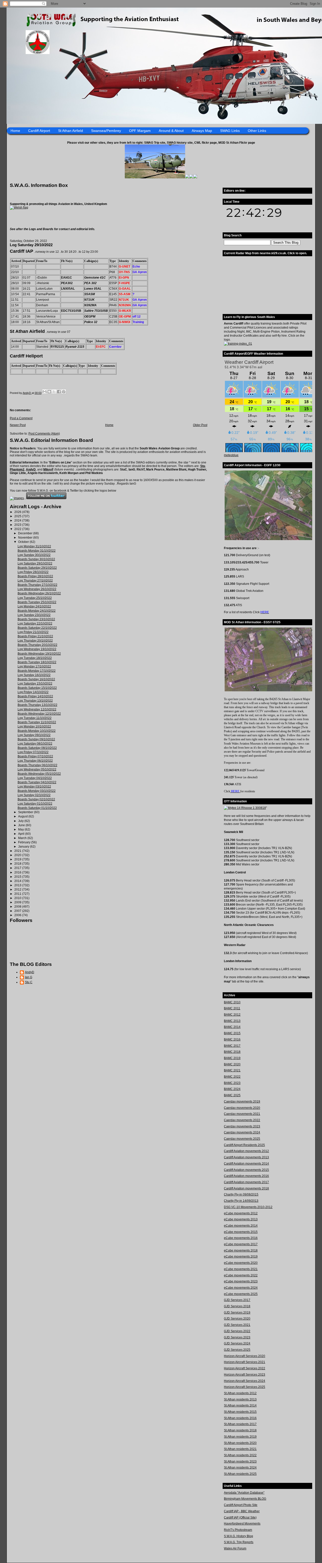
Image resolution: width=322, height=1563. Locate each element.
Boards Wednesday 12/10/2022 (39, 713)
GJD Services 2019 (237, 1312)
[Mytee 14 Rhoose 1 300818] (245, 808)
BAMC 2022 (232, 1076)
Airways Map (202, 131)
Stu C (28, 982)
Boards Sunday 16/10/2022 (36, 679)
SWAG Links (230, 131)
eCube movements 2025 (241, 1294)
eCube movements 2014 (241, 1225)
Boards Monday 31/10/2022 (37, 550)
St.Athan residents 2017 (240, 1424)
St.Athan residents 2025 (240, 1474)
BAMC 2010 (232, 1002)
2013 (18, 885)
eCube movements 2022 (241, 1275)
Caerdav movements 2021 (242, 1114)
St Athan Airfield (70, 131)
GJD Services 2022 (237, 1331)
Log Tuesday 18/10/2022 (35, 658)
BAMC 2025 (232, 1095)
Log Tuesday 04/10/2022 (35, 778)
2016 (18, 872)
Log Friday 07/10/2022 (33, 752)
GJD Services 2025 (237, 1349)
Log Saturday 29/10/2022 (35, 563)
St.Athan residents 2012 (240, 1393)
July (21, 821)
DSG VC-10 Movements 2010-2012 (248, 1207)
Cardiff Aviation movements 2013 (246, 1157)
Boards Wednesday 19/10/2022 (39, 653)
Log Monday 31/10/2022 (34, 546)
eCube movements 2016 (241, 1238)
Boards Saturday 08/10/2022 (37, 748)
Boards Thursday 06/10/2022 (37, 765)
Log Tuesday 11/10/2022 (35, 718)
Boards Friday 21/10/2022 (35, 636)
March (22, 838)
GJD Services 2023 (237, 1337)
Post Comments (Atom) (44, 433)
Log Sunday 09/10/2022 (34, 735)
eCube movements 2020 (241, 1263)
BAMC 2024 (232, 1089)
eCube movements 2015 (241, 1232)
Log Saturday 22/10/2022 (35, 623)
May (21, 829)
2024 (18, 520)
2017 (18, 868)
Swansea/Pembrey (106, 131)
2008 (18, 906)
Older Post (200, 425)
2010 (18, 898)
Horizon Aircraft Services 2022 (244, 1368)
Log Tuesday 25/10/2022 (35, 598)
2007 (18, 911)
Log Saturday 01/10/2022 (35, 803)
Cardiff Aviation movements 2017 (246, 1182)
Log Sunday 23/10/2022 (34, 615)
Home (15, 131)
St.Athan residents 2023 (240, 1461)
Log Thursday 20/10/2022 (35, 640)
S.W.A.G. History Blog (238, 1536)
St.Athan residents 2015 (240, 1412)
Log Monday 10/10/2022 (34, 726)
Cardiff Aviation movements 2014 (246, 1163)
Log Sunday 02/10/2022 (34, 795)
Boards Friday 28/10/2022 (35, 576)
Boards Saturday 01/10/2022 (37, 808)
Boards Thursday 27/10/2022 (37, 585)
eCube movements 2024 (241, 1287)
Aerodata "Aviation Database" (244, 1492)
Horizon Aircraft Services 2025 (244, 1387)
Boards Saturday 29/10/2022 (37, 567)
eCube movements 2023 (241, 1281)
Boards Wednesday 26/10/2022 (39, 593)
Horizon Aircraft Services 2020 (244, 1356)
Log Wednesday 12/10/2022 (37, 709)
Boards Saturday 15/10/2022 (37, 688)
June (22, 825)
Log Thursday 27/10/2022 (35, 580)
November (25, 537)
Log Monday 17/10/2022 (34, 666)
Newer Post (18, 425)
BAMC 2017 (232, 1046)
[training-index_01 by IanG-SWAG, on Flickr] (238, 343)
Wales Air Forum (235, 1548)
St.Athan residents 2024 (240, 1467)
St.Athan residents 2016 (240, 1418)
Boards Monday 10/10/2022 (37, 731)
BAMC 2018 (232, 1052)
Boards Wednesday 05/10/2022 (39, 773)
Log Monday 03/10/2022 (34, 786)
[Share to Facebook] (58, 391)
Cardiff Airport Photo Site (240, 1505)
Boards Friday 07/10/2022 (35, 756)
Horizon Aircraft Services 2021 (244, 1362)
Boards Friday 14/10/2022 (35, 696)
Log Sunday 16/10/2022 (34, 675)
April (21, 834)
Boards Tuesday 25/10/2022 (37, 602)
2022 (18, 529)
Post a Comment (21, 418)
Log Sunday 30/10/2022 (34, 555)
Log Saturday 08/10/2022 (35, 743)
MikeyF (48, 469)
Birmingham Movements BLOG (245, 1498)
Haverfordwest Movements (242, 1523)
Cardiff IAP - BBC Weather (242, 1511)
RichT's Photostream (238, 1530)
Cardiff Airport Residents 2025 (244, 1145)
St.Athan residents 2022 (240, 1455)
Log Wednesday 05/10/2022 (37, 769)
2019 (18, 859)
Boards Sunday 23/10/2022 (36, 619)
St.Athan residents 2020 (240, 1443)
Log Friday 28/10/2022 (33, 572)
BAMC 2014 (232, 1027)
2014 (18, 881)
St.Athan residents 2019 (240, 1436)
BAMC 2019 (232, 1058)
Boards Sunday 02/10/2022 (36, 799)
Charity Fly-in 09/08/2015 (241, 1194)
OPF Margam (140, 131)
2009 (18, 902)
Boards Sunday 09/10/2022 (36, 739)
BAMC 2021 (232, 1070)
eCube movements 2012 (241, 1213)
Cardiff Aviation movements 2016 (246, 1176)
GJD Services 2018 (237, 1306)
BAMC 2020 (232, 1064)
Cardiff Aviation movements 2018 (246, 1188)
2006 (18, 915)
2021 (18, 851)
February (24, 842)
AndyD (31, 469)
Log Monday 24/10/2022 (34, 606)
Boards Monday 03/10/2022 (37, 791)
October (24, 542)
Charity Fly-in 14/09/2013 (241, 1201)
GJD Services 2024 (237, 1343)
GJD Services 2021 (237, 1325)
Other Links (257, 131)
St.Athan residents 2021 (240, 1449)
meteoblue (231, 455)
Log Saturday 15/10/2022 (35, 683)
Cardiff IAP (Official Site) (240, 1517)
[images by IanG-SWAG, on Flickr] (17, 498)
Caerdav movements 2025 (242, 1138)
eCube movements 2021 (241, 1269)
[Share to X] (54, 391)
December (25, 533)
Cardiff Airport (39, 131)
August (23, 816)
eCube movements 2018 (241, 1250)
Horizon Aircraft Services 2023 (244, 1374)
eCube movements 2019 (241, 1256)
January (24, 846)
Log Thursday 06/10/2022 (35, 760)
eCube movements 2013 (241, 1219)
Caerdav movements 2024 (242, 1132)
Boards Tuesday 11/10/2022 (37, 722)
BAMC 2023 (232, 1083)
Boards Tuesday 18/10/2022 (37, 662)
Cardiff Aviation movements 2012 (246, 1151)
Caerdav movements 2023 (242, 1126)
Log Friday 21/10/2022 (33, 632)
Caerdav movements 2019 (242, 1101)
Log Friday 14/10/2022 (33, 692)
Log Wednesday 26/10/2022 (37, 589)
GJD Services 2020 (237, 1318)
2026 (18, 512)
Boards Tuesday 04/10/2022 (37, 782)
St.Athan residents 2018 (240, 1430)
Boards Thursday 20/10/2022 (37, 645)
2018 (18, 863)
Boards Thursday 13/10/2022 (37, 705)
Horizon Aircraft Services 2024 (244, 1381)
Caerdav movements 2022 (242, 1120)
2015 (18, 876)
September (26, 812)
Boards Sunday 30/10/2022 (36, 559)
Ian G (28, 977)
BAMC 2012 (232, 1014)
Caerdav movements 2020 (242, 1108)
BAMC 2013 (232, 1021)
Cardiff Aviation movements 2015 (246, 1170)
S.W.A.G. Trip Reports (238, 1542)
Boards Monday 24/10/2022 (37, 610)
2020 (18, 855)
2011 (18, 894)
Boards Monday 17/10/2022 (37, 670)
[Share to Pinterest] (63, 391)
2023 (18, 525)
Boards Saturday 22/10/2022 (37, 628)
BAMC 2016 (232, 1039)
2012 (18, 889)
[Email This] (44, 391)
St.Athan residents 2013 (240, 1399)
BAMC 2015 (232, 1033)
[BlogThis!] (49, 391)
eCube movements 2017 (241, 1244)
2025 (18, 516)
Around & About (171, 131)
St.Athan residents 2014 (240, 1405)
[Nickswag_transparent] (19, 207)
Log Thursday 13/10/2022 (35, 700)
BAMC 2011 (232, 1008)
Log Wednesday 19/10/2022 (37, 649)
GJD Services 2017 (237, 1300)
